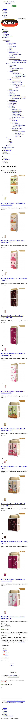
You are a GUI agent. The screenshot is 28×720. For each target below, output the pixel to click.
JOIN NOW (3, 681)
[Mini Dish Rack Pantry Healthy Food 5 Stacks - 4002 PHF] (14, 195)
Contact (5, 714)
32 (7, 172)
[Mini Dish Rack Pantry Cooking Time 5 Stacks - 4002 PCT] (14, 232)
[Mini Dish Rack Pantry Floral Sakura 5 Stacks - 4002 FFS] (14, 345)
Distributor (6, 34)
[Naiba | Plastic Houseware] (10, 27)
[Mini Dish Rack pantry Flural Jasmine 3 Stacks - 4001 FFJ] (14, 609)
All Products (6, 159)
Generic (5, 161)
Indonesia (8, 3)
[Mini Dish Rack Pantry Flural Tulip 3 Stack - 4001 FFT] (14, 533)
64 (11, 172)
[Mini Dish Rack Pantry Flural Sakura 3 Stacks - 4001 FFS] (14, 571)
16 (5, 172)
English (9, 2)
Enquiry (5, 713)
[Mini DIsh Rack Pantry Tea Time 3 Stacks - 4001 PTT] (14, 458)
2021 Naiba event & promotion (15, 702)
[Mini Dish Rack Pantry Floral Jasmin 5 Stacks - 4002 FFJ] (14, 383)
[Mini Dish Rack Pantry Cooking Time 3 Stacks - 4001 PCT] (14, 496)
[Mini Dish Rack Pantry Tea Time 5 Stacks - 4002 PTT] (14, 270)
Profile (5, 709)
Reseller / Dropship (8, 716)
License (12, 664)
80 (13, 172)
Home (5, 158)
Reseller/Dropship (8, 36)
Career (5, 32)
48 (9, 172)
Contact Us (6, 37)
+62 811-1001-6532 (13, 677)
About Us (5, 31)
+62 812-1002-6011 (13, 675)
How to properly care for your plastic (16, 701)
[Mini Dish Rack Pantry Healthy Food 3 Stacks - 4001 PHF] (14, 421)
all (15, 172)
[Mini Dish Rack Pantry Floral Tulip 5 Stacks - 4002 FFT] (14, 308)
